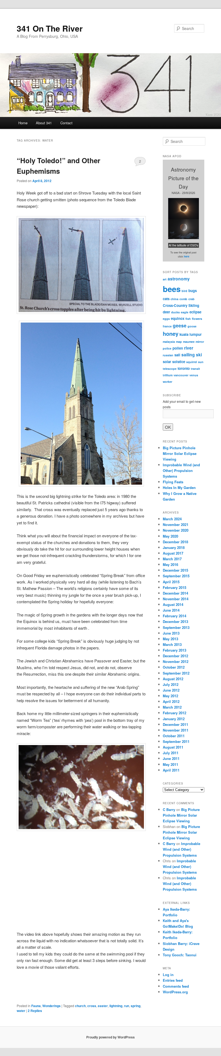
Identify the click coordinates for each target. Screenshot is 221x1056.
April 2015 (171, 581)
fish (188, 319)
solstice (178, 361)
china (174, 299)
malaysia (169, 342)
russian (168, 355)
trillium (167, 375)
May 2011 (170, 764)
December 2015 (175, 570)
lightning (115, 1005)
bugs (192, 290)
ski (199, 355)
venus (193, 375)
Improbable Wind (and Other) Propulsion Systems (181, 470)
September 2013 (176, 627)
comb (183, 299)
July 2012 (170, 684)
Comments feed (176, 986)
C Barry (169, 809)
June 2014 (171, 610)
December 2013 (175, 621)
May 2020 (170, 536)
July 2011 (170, 752)
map (179, 342)
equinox (177, 318)
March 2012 (172, 707)
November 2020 (175, 530)
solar (167, 361)
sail (177, 354)
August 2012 (173, 678)
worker (167, 382)
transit (195, 369)
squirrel (191, 362)
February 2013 (174, 650)
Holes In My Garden (179, 487)
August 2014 (173, 604)
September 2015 (176, 575)
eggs (166, 319)
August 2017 (173, 553)
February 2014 (174, 615)
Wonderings (51, 1005)
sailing (188, 355)
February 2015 (174, 587)
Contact (66, 122)
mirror (200, 342)
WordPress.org (175, 991)
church (80, 1005)
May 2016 (170, 564)
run (126, 1005)
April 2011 (171, 770)
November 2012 (175, 661)
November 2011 (175, 730)
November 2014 (175, 598)
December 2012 (175, 655)
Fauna (36, 1005)
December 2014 (175, 593)
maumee (189, 342)
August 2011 (173, 747)
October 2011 (174, 735)
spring (135, 1005)
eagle (184, 312)
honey (170, 333)
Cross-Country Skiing (181, 305)
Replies (35, 1010)
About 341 (44, 122)
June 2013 (171, 633)
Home (22, 122)
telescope (170, 369)
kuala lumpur (190, 334)
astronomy (179, 279)
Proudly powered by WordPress (110, 1037)
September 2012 (176, 673)
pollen (177, 348)
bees (172, 288)
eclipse (195, 311)
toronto (184, 368)
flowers (197, 319)
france (167, 326)
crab (191, 299)
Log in (168, 974)
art (165, 279)
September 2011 (176, 741)
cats (166, 298)
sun (200, 362)
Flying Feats (173, 481)
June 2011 (171, 758)
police (167, 348)
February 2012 (174, 712)
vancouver (181, 375)
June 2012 (171, 690)
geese (180, 325)
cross (91, 1005)
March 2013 (172, 644)
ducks (175, 312)
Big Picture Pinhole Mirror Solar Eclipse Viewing (179, 453)
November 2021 (175, 524)
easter (103, 1005)
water (21, 1010)
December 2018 (175, 541)
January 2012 (174, 718)
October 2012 (174, 667)
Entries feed (173, 980)
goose (192, 326)
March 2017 (172, 558)
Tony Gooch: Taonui (179, 954)
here (186, 256)
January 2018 (174, 547)
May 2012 (170, 695)
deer (166, 311)
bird (184, 291)
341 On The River (50, 28)
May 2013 (170, 638)
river (188, 348)
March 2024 (172, 518)
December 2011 (175, 724)
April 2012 (171, 701)
